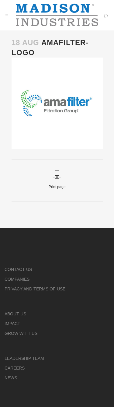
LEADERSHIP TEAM (24, 358)
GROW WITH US (21, 333)
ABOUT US (15, 313)
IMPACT (12, 323)
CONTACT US (18, 269)
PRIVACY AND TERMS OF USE (35, 288)
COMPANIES (17, 279)
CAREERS (15, 368)
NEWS (11, 377)
